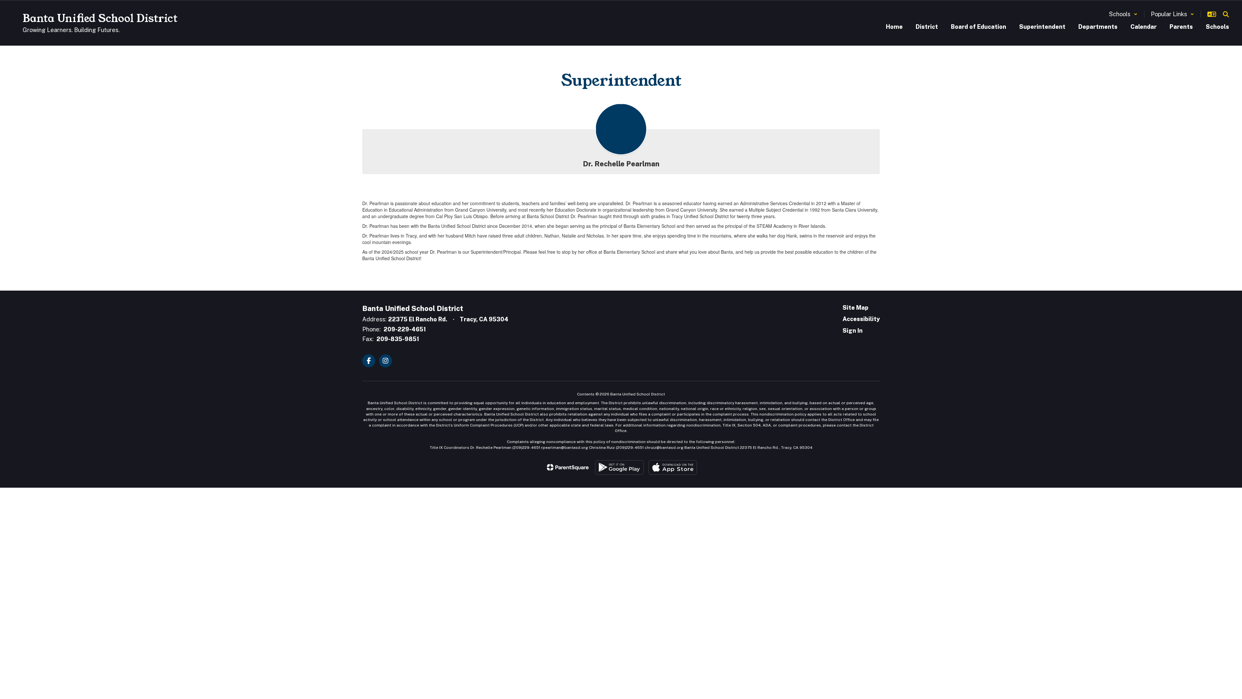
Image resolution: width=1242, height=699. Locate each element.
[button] (1123, 14)
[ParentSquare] (567, 467)
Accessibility (861, 319)
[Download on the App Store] (672, 467)
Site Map (855, 307)
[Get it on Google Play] (619, 467)
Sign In (853, 330)
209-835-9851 (397, 339)
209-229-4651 (405, 329)
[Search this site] (1226, 14)
